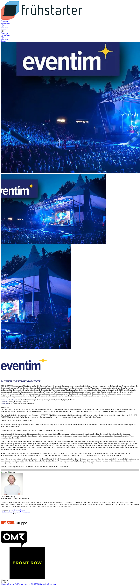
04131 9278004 (34, 584)
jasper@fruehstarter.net (16, 510)
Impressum (52, 584)
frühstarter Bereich (7, 584)
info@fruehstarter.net (21, 584)
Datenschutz (44, 584)
